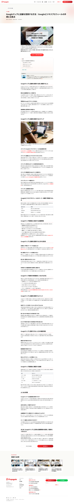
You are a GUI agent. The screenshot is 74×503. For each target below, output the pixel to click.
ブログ (53, 1)
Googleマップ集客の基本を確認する (37, 54)
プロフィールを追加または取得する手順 (29, 152)
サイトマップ (16, 499)
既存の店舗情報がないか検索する (27, 62)
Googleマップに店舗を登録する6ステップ (27, 67)
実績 (42, 1)
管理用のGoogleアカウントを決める (27, 64)
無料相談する (45, 446)
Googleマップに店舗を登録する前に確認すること (28, 60)
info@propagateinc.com (10, 486)
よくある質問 (7, 499)
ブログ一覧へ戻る (29, 446)
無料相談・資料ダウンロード (67, 1)
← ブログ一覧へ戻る (10, 8)
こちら (41, 78)
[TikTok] (10, 497)
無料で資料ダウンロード (51, 480)
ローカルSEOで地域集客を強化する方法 (34, 289)
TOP (35, 1)
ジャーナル (49, 1)
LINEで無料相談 (62, 480)
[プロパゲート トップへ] (5, 2)
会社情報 (45, 1)
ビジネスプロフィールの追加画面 (26, 150)
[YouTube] (7, 497)
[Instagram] (8, 497)
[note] (13, 497)
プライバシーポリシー (21, 499)
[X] (12, 497)
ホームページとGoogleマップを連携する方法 (32, 177)
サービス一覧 (39, 1)
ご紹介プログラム (12, 499)
